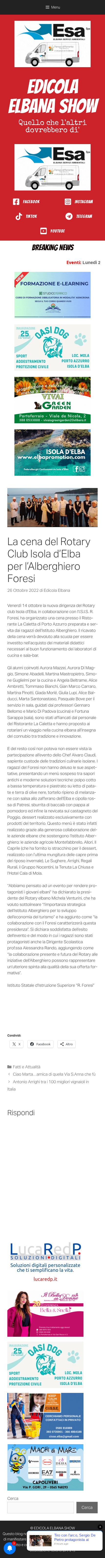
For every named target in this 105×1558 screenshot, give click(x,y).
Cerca (12, 1498)
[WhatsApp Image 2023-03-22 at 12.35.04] (45, 1262)
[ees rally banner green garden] (52, 400)
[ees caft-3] (52, 295)
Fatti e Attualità (26, 1067)
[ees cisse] (45, 1416)
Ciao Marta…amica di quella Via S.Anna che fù (54, 1074)
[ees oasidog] (45, 1365)
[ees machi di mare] (45, 1467)
